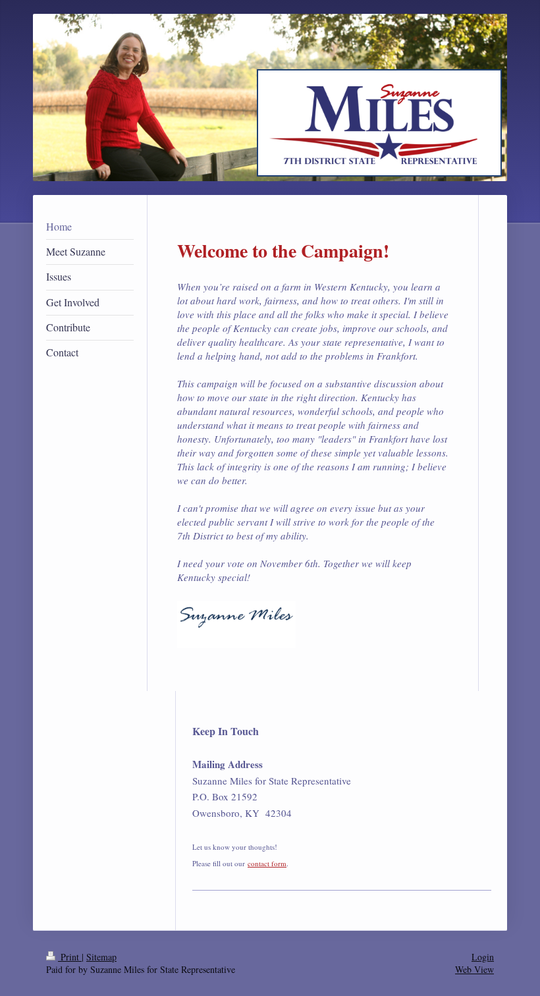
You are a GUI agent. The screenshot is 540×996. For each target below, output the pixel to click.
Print (70, 957)
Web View (474, 969)
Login (483, 957)
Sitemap (101, 957)
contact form (267, 863)
